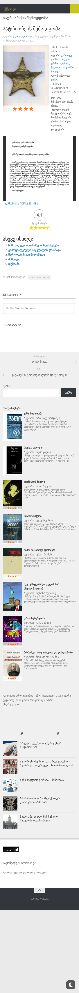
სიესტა (55, 79)
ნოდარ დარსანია (47, 657)
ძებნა (6, 386)
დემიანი (13, 264)
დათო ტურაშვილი (48, 418)
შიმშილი (14, 259)
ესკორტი (27, 872)
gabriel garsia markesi (39, 277)
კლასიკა (64, 63)
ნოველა (55, 71)
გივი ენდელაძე (21, 36)
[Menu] (74, 8)
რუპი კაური (43, 452)
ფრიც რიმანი (44, 554)
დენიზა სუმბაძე (46, 593)
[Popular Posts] (58, 733)
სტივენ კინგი (44, 520)
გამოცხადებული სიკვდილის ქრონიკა (34, 250)
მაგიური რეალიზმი (62, 67)
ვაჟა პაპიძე (43, 622)
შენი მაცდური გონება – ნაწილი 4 (42, 780)
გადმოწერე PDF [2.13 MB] (20, 203)
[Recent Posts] (21, 733)
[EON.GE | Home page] (12, 9)
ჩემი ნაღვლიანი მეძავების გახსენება (33, 245)
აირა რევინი (44, 486)
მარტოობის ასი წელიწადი (26, 254)
